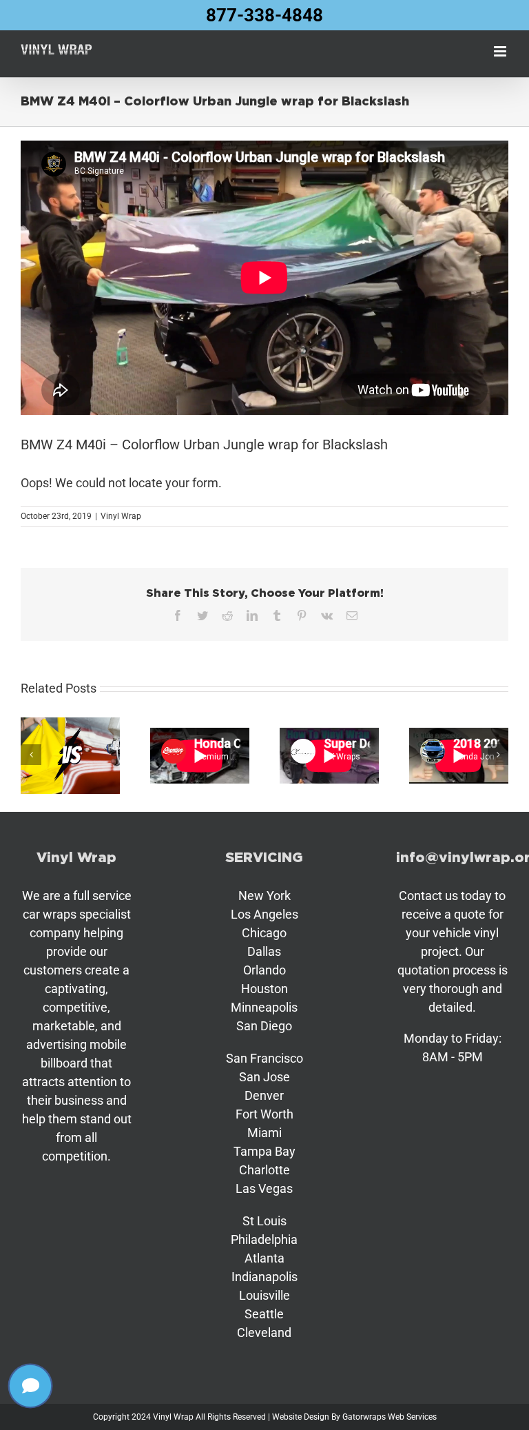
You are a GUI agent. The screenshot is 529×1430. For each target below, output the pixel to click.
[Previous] (31, 754)
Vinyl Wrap (121, 516)
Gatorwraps (364, 1417)
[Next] (498, 754)
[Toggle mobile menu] (501, 51)
